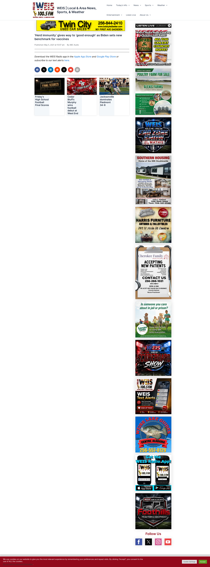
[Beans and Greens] (153, 48)
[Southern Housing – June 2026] (153, 180)
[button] (128, 5)
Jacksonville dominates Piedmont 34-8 (107, 100)
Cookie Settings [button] (189, 562)
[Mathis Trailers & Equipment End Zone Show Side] (153, 135)
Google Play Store (106, 56)
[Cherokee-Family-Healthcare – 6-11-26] (153, 272)
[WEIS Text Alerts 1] (153, 396)
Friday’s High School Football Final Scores (42, 100)
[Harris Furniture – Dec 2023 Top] (153, 225)
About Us (144, 15)
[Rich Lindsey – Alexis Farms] (153, 91)
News (136, 5)
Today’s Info (121, 5)
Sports (148, 5)
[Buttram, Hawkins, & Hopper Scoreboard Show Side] (153, 358)
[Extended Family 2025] (153, 319)
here (66, 60)
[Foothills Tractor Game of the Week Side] (153, 511)
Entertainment (113, 15)
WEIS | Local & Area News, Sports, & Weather (76, 10)
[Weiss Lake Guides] (153, 434)
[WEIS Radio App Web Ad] (153, 473)
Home (109, 5)
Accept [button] (203, 562)
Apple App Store (82, 56)
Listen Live (131, 15)
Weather (161, 5)
